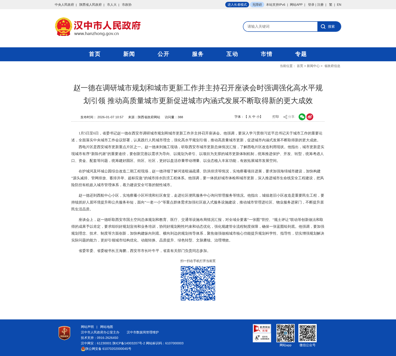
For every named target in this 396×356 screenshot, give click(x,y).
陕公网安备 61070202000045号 (108, 349)
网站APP (296, 4)
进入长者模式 (237, 4)
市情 (267, 54)
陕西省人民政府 (90, 4)
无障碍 (257, 4)
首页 (95, 54)
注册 (320, 4)
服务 (198, 54)
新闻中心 (313, 66)
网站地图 (106, 327)
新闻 (129, 54)
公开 (164, 54)
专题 (301, 54)
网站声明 (87, 327)
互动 (232, 54)
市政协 (127, 4)
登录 (311, 4)
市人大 (112, 4)
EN (339, 4)
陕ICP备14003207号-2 (129, 343)
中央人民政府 (64, 4)
